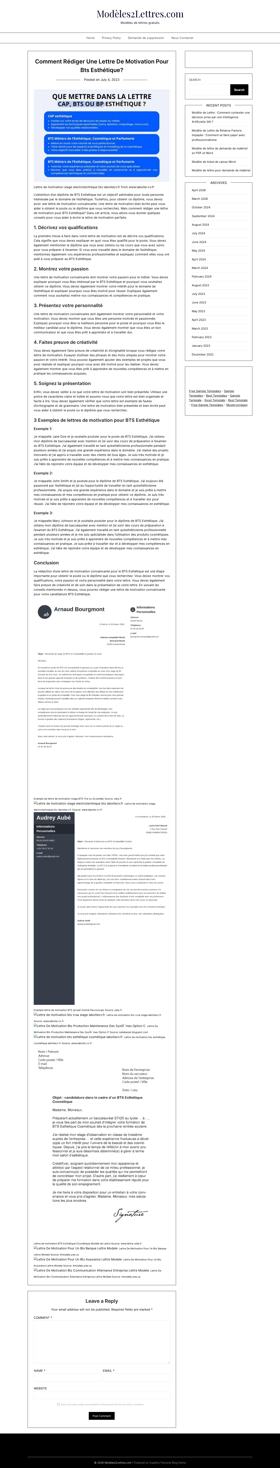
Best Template (238, 400)
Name (39, 1371)
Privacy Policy (111, 38)
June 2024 (199, 242)
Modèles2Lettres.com (140, 13)
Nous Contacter (182, 38)
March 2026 (200, 199)
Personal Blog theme (173, 1462)
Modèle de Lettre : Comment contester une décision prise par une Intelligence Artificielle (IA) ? (221, 117)
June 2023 (199, 302)
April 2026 (199, 190)
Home (90, 38)
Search (195, 80)
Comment (43, 1318)
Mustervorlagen (237, 405)
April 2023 (199, 320)
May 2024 (198, 250)
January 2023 (201, 345)
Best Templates (216, 395)
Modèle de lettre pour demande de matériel (221, 170)
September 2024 (203, 216)
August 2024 (200, 224)
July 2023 (198, 294)
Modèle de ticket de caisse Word (214, 162)
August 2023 (200, 285)
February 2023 (202, 337)
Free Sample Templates (205, 391)
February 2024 (202, 276)
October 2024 (201, 207)
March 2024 (200, 268)
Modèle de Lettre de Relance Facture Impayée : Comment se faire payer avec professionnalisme (218, 135)
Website (40, 1388)
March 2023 (200, 328)
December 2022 (203, 354)
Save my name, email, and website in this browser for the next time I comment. (102, 1404)
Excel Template (215, 400)
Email (108, 1371)
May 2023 (198, 311)
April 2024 (199, 259)
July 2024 (198, 233)
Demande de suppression (146, 38)
